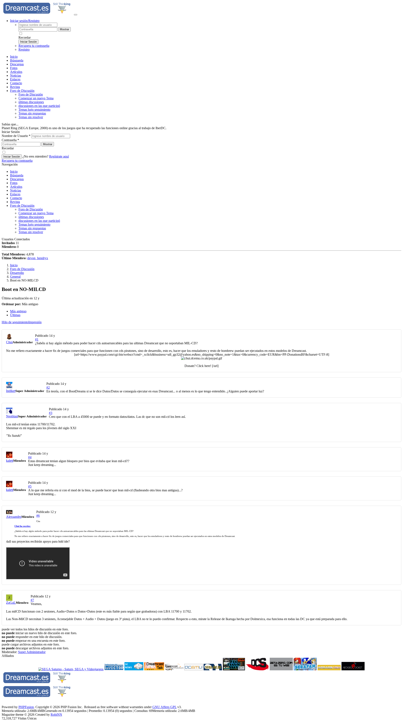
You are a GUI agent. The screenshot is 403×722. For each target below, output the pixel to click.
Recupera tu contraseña (33, 45)
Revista (15, 87)
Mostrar (64, 29)
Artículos (16, 72)
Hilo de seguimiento (15, 322)
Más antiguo (18, 311)
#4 (29, 457)
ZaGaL (11, 602)
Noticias (15, 75)
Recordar (24, 37)
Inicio (14, 56)
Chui (9, 342)
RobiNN (56, 714)
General (15, 276)
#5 (29, 486)
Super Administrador (32, 652)
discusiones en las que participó (39, 106)
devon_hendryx (37, 258)
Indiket (10, 391)
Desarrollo (17, 273)
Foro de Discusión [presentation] (22, 90)
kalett (9, 460)
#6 (38, 515)
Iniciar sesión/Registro (24, 20)
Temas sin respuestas (32, 113)
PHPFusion (26, 707)
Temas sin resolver (30, 117)
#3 (50, 413)
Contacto (16, 83)
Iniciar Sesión (28, 41)
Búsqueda (16, 60)
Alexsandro (13, 516)
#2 (48, 387)
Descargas (17, 64)
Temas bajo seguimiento (34, 109)
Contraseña (10, 140)
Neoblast (12, 416)
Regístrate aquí (59, 156)
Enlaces (15, 79)
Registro (24, 49)
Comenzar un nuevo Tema (36, 98)
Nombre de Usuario (16, 136)
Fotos (13, 68)
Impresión (35, 322)
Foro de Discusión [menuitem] (30, 94)
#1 (36, 339)
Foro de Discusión (22, 205)
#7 (32, 600)
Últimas (15, 315)
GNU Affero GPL (164, 707)
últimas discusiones (31, 102)
